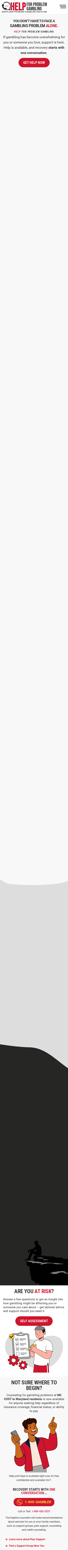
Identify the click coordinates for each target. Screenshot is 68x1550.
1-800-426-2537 (41, 1511)
